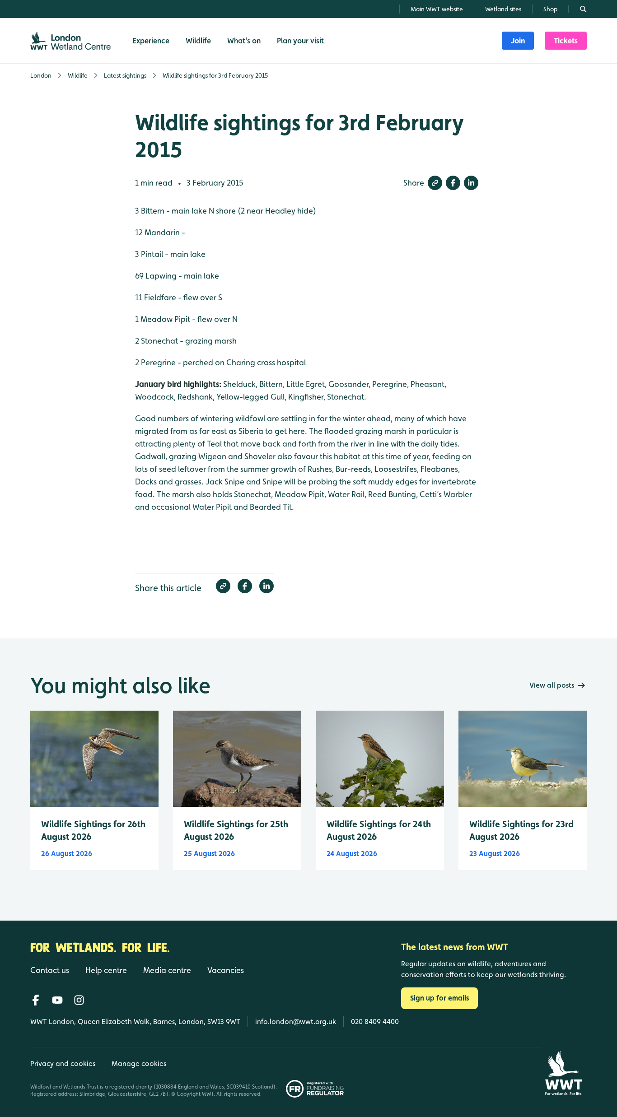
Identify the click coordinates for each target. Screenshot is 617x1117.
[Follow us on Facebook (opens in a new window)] (35, 1000)
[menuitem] (518, 41)
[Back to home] (563, 1073)
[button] (435, 183)
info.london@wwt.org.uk (295, 1021)
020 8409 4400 (375, 1021)
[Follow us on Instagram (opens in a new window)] (79, 1000)
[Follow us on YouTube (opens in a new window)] (57, 1000)
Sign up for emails (439, 998)
